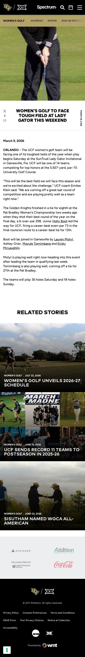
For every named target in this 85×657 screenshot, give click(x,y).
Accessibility (10, 627)
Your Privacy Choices (32, 620)
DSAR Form (9, 620)
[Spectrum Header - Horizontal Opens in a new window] (47, 7)
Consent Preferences (35, 612)
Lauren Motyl (63, 239)
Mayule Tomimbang (37, 244)
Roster (52, 20)
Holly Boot (59, 221)
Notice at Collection (59, 620)
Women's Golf (13, 375)
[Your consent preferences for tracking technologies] (7, 650)
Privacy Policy (11, 612)
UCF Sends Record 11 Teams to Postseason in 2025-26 (41, 452)
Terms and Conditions (63, 612)
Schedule (37, 20)
